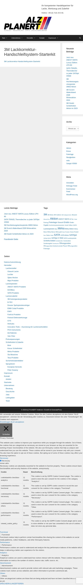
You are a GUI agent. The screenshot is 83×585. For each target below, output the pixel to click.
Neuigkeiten (70, 157)
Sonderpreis (56, 243)
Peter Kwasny (12, 370)
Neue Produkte (66, 232)
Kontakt (41, 38)
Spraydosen (10, 364)
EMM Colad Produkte (15, 308)
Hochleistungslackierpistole (56, 225)
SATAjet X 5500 (57, 238)
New (45, 235)
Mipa (56, 229)
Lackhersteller (11, 268)
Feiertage (69, 154)
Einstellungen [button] (5, 422)
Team (8, 401)
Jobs (7, 395)
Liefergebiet (10, 398)
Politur (51, 235)
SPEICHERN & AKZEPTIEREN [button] (11, 584)
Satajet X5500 (71, 163)
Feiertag (46, 222)
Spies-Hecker (12, 278)
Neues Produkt (74, 232)
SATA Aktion (65, 235)
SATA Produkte (13, 293)
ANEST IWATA (64, 219)
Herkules (10, 324)
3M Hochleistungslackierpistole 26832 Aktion (21, 225)
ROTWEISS (11, 333)
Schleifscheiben (49, 241)
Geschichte (10, 392)
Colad (75, 219)
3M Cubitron (57, 215)
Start (3, 38)
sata (68, 160)
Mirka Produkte (13, 352)
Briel (9, 345)
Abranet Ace (46, 219)
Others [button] (2, 573)
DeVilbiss (11, 290)
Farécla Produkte (13, 315)
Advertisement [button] (5, 563)
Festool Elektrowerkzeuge (17, 318)
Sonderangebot (48, 243)
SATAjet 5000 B (47, 238)
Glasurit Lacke (13, 271)
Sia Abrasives (12, 355)
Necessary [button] (4, 458)
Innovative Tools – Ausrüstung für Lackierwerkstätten (27, 327)
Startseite (7, 382)
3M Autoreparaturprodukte (17, 299)
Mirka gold (59, 232)
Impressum (52, 38)
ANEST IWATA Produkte (16, 287)
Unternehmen (15, 38)
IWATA (75, 225)
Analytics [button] (3, 553)
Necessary (6, 461)
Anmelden (70, 183)
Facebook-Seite (11, 239)
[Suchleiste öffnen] (80, 38)
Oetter (48, 235)
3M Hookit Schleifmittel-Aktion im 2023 (72, 105)
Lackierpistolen (11, 284)
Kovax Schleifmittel (14, 348)
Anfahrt (8, 379)
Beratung (9, 388)
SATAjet (73, 235)
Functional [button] (4, 532)
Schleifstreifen (59, 240)
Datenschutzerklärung (12, 262)
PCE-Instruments (14, 330)
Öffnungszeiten (65, 243)
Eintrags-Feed (71, 186)
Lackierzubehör (11, 296)
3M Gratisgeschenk (66, 215)
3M (45, 214)
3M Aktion (50, 215)
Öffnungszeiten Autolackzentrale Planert (55, 246)
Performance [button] (5, 542)
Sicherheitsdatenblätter (14, 361)
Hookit (66, 225)
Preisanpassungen (13, 339)
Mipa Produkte (12, 281)
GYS (9, 321)
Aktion (68, 148)
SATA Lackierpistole (70, 238)
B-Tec (72, 219)
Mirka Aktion (69, 229)
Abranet (74, 215)
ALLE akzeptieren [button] (17, 422)
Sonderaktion (67, 241)
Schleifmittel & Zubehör (14, 342)
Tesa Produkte (12, 358)
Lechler (10, 274)
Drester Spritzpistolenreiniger (18, 305)
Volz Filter (11, 336)
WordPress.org (72, 195)
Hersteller (30, 38)
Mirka (61, 228)
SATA (57, 234)
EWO (9, 311)
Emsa (68, 151)
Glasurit (60, 222)
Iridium (71, 225)
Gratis (66, 222)
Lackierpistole (49, 229)
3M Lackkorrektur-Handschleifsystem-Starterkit (22, 61)
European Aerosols (14, 367)
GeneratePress (57, 410)
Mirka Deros (51, 232)
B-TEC (10, 302)
